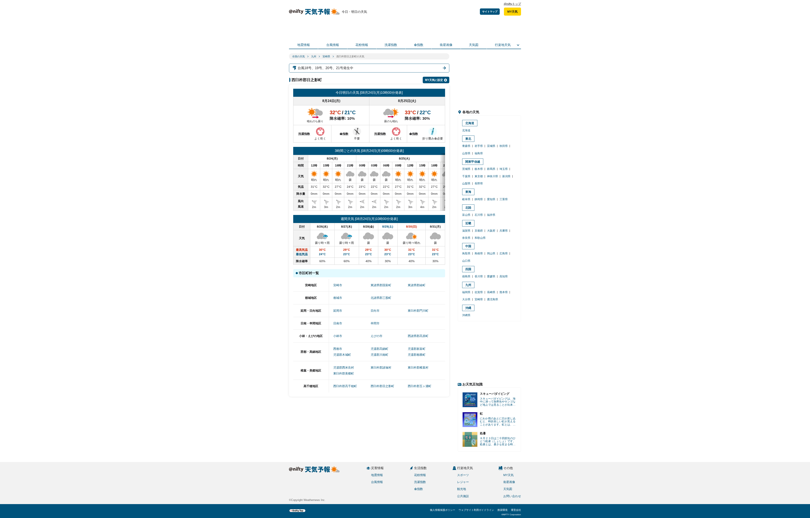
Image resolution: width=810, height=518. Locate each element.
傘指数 (418, 45)
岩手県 (479, 146)
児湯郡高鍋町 (379, 348)
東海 (468, 191)
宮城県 (491, 146)
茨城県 (466, 168)
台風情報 (332, 45)
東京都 (479, 176)
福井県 (491, 214)
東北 (468, 138)
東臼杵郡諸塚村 (381, 367)
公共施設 (463, 496)
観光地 (461, 489)
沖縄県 (466, 315)
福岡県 (466, 292)
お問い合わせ (512, 496)
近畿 (468, 223)
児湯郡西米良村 (343, 367)
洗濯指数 (391, 45)
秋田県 (504, 146)
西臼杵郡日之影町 (382, 386)
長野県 (479, 183)
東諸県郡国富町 (381, 285)
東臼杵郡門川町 (418, 310)
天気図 (473, 45)
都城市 (337, 297)
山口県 (466, 260)
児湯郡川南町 (379, 354)
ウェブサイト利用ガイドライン (476, 510)
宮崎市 (337, 285)
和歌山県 (480, 237)
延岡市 (337, 310)
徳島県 (466, 276)
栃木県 (479, 168)
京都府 (479, 230)
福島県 (479, 153)
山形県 (466, 153)
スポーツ (463, 475)
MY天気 (512, 11)
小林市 (337, 336)
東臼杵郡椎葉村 (418, 367)
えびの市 (376, 336)
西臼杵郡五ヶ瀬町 (419, 386)
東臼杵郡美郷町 (343, 373)
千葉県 (466, 176)
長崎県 (491, 292)
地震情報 (303, 45)
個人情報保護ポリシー (442, 510)
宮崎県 (326, 56)
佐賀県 (479, 292)
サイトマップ (489, 11)
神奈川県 (492, 176)
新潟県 (506, 176)
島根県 (479, 253)
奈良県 (466, 237)
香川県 (479, 276)
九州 (313, 56)
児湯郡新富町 (416, 348)
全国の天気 (298, 56)
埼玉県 (504, 168)
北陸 (468, 207)
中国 (468, 246)
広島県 (504, 253)
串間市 (375, 323)
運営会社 (516, 510)
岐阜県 (466, 199)
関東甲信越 (472, 161)
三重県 (504, 199)
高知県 (504, 276)
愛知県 (491, 199)
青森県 (466, 146)
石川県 (479, 214)
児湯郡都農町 (416, 354)
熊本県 (504, 292)
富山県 (466, 214)
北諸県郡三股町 (381, 297)
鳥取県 (466, 253)
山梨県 (466, 183)
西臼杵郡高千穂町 (345, 386)
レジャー (463, 482)
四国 (468, 269)
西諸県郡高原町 (418, 336)
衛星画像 (446, 45)
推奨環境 (502, 510)
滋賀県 (466, 230)
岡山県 (491, 253)
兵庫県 (504, 230)
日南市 (337, 323)
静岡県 (479, 199)
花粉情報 (361, 45)
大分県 (466, 299)
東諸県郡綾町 (416, 285)
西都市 (337, 348)
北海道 (469, 123)
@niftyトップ (512, 3)
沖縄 (468, 308)
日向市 (375, 310)
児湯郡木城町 (342, 354)
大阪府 (491, 230)
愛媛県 (491, 276)
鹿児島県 (492, 299)
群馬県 (491, 168)
